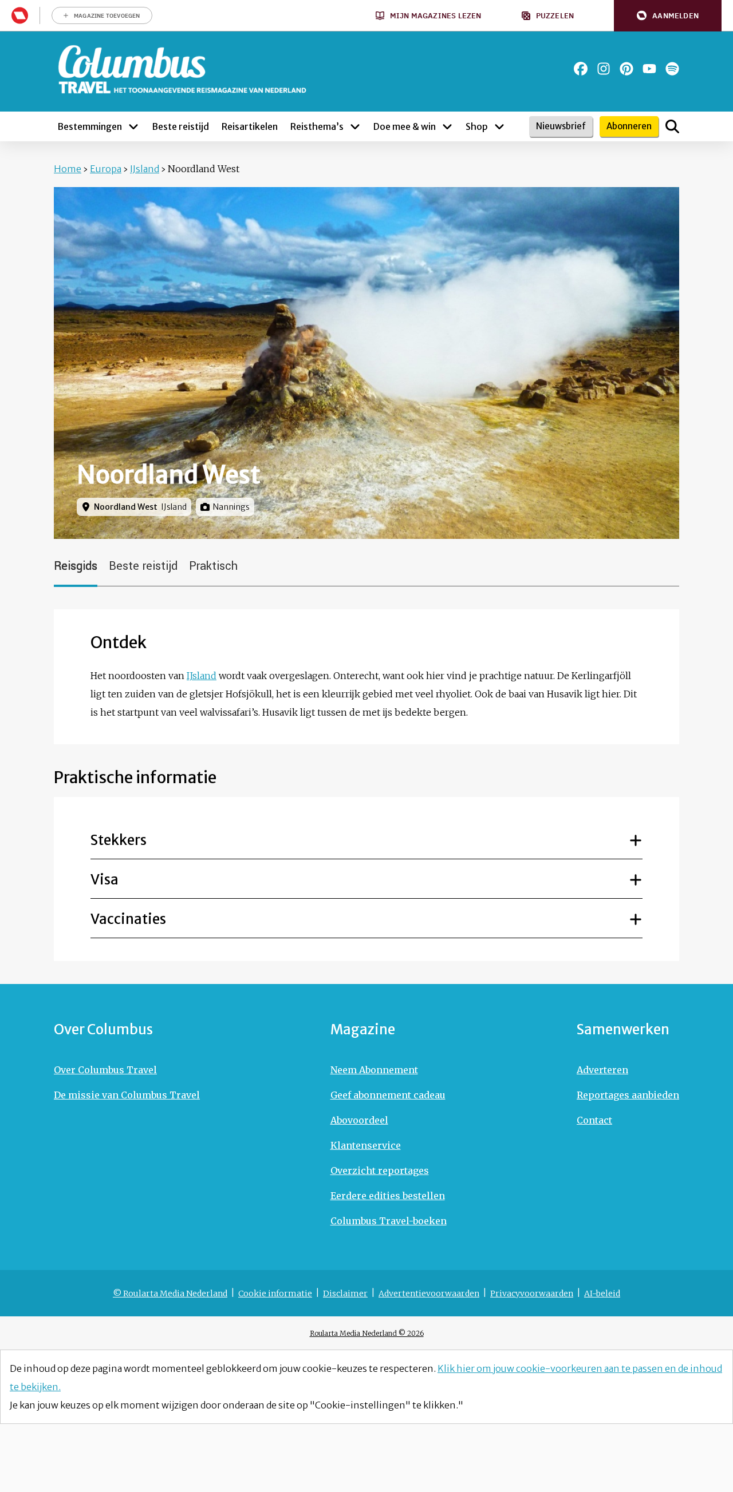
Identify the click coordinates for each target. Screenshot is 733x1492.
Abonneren (629, 126)
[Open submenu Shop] (499, 126)
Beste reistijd (143, 566)
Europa (105, 168)
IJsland (144, 168)
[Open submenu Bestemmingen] (133, 126)
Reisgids (75, 566)
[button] (668, 15)
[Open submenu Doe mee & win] (447, 126)
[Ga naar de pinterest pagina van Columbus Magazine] (626, 69)
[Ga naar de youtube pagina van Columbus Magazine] (649, 69)
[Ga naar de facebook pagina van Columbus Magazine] (581, 69)
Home (67, 168)
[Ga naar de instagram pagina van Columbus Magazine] (603, 69)
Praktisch (213, 566)
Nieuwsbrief (561, 126)
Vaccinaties (128, 919)
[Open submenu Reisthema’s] (355, 126)
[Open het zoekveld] (672, 126)
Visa (104, 879)
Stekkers (118, 840)
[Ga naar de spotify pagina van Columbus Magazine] (672, 69)
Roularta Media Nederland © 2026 (367, 1333)
